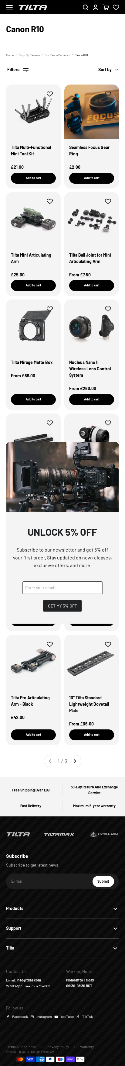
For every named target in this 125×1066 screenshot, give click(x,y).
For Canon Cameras (57, 55)
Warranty (87, 1046)
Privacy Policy (58, 1046)
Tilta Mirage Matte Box (32, 362)
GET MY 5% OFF (62, 605)
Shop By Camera (29, 55)
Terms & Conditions (21, 1046)
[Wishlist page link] (116, 7)
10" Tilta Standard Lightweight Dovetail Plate (89, 704)
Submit (105, 882)
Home (10, 55)
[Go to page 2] (74, 761)
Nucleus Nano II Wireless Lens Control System (90, 369)
